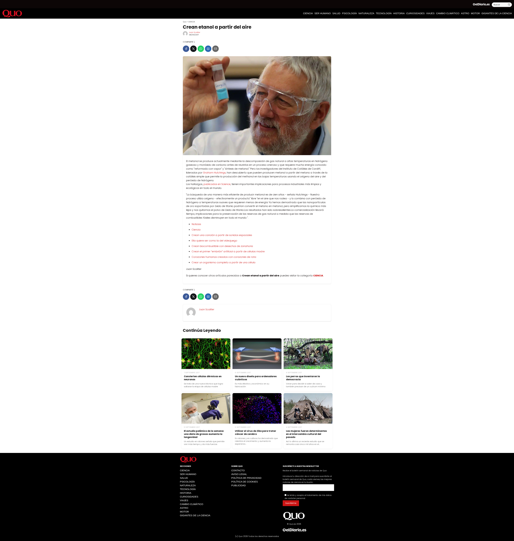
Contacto (238, 470)
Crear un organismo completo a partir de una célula (223, 262)
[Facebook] (186, 49)
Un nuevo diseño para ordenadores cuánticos (256, 378)
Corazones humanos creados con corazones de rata (224, 257)
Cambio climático (447, 13)
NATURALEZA (366, 13)
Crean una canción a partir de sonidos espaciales (222, 235)
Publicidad (238, 485)
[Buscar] (509, 4)
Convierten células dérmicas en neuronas (203, 378)
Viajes (430, 13)
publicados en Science (216, 184)
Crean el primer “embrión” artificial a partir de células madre (228, 251)
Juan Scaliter (194, 32)
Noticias (196, 224)
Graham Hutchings (214, 172)
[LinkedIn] (208, 49)
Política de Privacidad (246, 478)
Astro (465, 13)
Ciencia (196, 229)
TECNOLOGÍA (384, 13)
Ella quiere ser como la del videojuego (214, 240)
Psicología (349, 13)
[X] (193, 49)
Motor (475, 13)
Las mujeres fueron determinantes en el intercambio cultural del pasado (306, 434)
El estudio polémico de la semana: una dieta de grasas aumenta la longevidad (204, 434)
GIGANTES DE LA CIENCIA (496, 13)
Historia (399, 13)
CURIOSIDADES (415, 13)
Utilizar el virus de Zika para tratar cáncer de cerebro (255, 432)
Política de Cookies (244, 481)
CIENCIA (308, 13)
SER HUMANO (322, 13)
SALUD (336, 13)
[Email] (215, 49)
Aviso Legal (239, 474)
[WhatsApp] (201, 49)
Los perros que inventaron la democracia (303, 378)
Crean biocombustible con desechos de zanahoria (222, 246)
